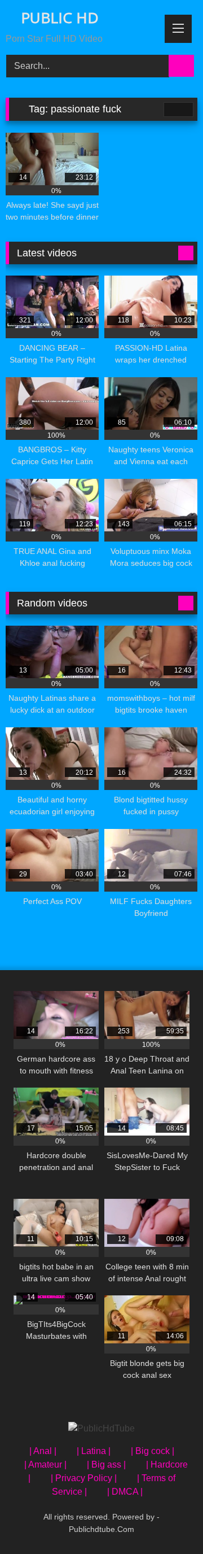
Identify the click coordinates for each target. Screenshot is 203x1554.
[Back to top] (169, 1520)
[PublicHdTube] (101, 1428)
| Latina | (94, 1451)
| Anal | (42, 1451)
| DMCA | (125, 1491)
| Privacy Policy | (84, 1478)
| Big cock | (152, 1451)
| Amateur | (45, 1464)
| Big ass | (106, 1464)
